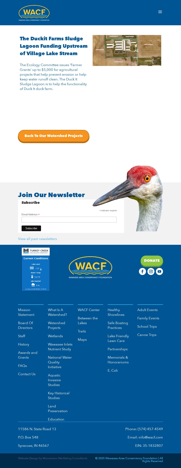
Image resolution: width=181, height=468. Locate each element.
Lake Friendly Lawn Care (118, 338)
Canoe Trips (146, 334)
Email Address (31, 214)
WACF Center (89, 310)
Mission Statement (26, 312)
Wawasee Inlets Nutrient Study (60, 347)
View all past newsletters (37, 238)
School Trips (147, 326)
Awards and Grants (27, 355)
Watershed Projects (56, 325)
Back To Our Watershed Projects (54, 135)
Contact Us (27, 374)
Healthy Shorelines (116, 312)
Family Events (148, 318)
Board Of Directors (25, 325)
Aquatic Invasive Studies (54, 380)
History (23, 344)
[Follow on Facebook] (142, 271)
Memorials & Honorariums (118, 360)
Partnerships (118, 349)
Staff (21, 336)
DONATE (152, 260)
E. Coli (113, 370)
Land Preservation (58, 408)
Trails (82, 331)
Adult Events (147, 310)
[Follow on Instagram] (150, 271)
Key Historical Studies (58, 395)
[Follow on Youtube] (159, 271)
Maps (82, 339)
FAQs (22, 365)
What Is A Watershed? (57, 312)
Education (56, 419)
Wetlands (55, 336)
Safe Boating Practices (118, 325)
